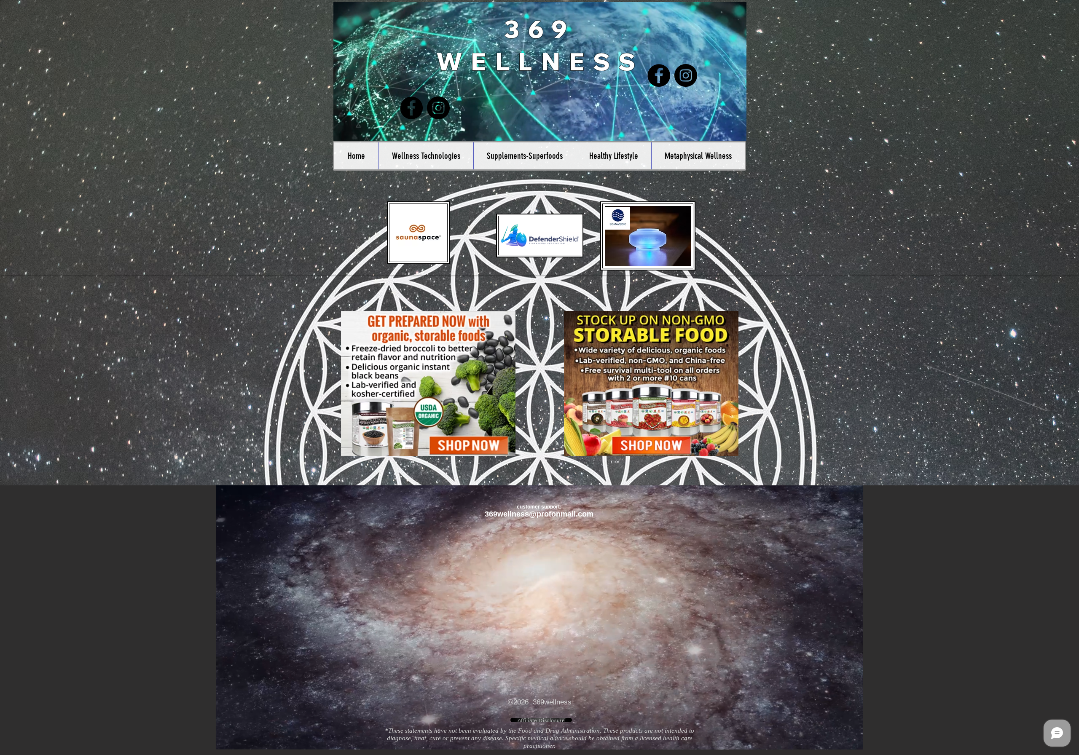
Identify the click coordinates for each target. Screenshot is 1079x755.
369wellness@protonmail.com (539, 514)
